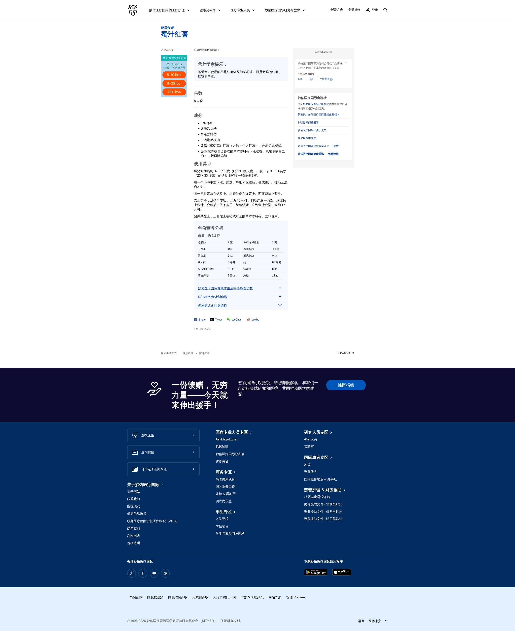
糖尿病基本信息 (307, 138)
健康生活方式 (169, 353)
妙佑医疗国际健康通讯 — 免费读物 (318, 153)
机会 (311, 79)
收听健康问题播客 (308, 122)
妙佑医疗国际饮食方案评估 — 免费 (318, 145)
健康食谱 (167, 27)
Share (202, 319)
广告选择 (324, 79)
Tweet (218, 319)
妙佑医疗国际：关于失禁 (312, 130)
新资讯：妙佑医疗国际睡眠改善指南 (319, 114)
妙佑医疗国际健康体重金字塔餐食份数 (225, 288)
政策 (300, 79)
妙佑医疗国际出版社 (315, 104)
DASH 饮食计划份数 (212, 297)
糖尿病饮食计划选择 (212, 305)
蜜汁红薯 (174, 34)
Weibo (255, 319)
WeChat (236, 319)
